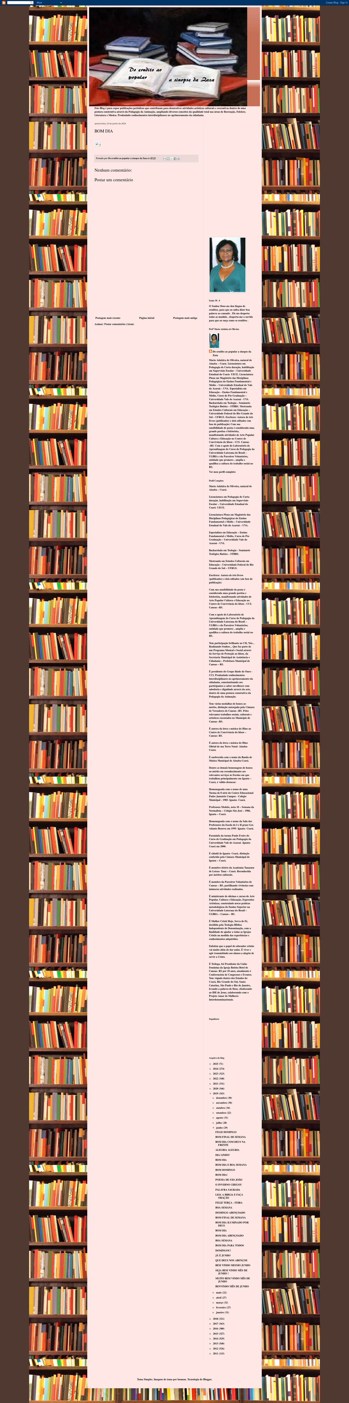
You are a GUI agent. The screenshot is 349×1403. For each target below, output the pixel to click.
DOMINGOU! (223, 1250)
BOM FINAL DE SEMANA (230, 1137)
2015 (216, 1333)
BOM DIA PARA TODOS (229, 1245)
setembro (221, 1113)
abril (219, 1297)
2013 (216, 1343)
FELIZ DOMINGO (225, 1132)
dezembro (222, 1098)
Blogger (207, 1379)
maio (219, 1292)
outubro (221, 1108)
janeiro (220, 1312)
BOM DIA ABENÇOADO (229, 1235)
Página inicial (146, 318)
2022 (216, 1078)
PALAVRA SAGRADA (227, 1190)
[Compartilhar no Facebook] (175, 158)
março (220, 1302)
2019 (216, 1093)
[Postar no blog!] (168, 158)
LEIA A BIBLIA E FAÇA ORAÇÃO (229, 1196)
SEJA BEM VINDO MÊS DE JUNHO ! (231, 1271)
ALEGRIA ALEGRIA (227, 1150)
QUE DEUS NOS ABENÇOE (231, 1260)
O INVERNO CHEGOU (228, 1184)
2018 (216, 1319)
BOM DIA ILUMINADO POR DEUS (232, 1223)
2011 (216, 1353)
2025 (216, 1064)
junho (219, 1127)
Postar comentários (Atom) (119, 324)
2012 (216, 1348)
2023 (216, 1073)
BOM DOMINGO (225, 1170)
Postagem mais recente (107, 318)
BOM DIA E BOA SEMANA (231, 1165)
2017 (216, 1323)
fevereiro (221, 1307)
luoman (182, 1379)
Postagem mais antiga (185, 318)
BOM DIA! (221, 1175)
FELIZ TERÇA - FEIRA (228, 1202)
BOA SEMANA (223, 1207)
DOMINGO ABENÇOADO (230, 1212)
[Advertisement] (146, 288)
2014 (216, 1338)
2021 (216, 1083)
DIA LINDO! (222, 1155)
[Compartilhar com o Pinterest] (178, 158)
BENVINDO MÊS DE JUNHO (232, 1286)
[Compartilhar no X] (171, 158)
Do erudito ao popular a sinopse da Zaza (232, 353)
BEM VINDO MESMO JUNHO (232, 1265)
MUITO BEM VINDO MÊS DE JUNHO (232, 1279)
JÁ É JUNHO (222, 1255)
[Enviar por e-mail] (165, 158)
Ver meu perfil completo (222, 472)
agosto (220, 1117)
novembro (222, 1103)
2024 (216, 1069)
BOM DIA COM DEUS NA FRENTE (230, 1143)
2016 (216, 1328)
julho (219, 1123)
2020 (216, 1088)
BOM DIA (221, 1160)
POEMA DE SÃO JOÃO (228, 1180)
